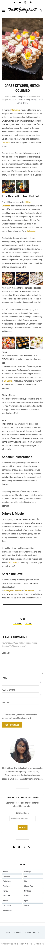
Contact (18, 932)
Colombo (15, 110)
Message (6, 653)
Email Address (8, 690)
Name (4, 678)
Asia (23, 100)
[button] (3, 11)
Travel (25, 103)
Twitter (18, 590)
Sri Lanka (8, 381)
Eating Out (35, 100)
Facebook (29, 590)
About (9, 932)
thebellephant (20, 96)
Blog (28, 100)
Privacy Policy (32, 932)
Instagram (9, 590)
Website (5, 702)
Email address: (22, 813)
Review (28, 624)
